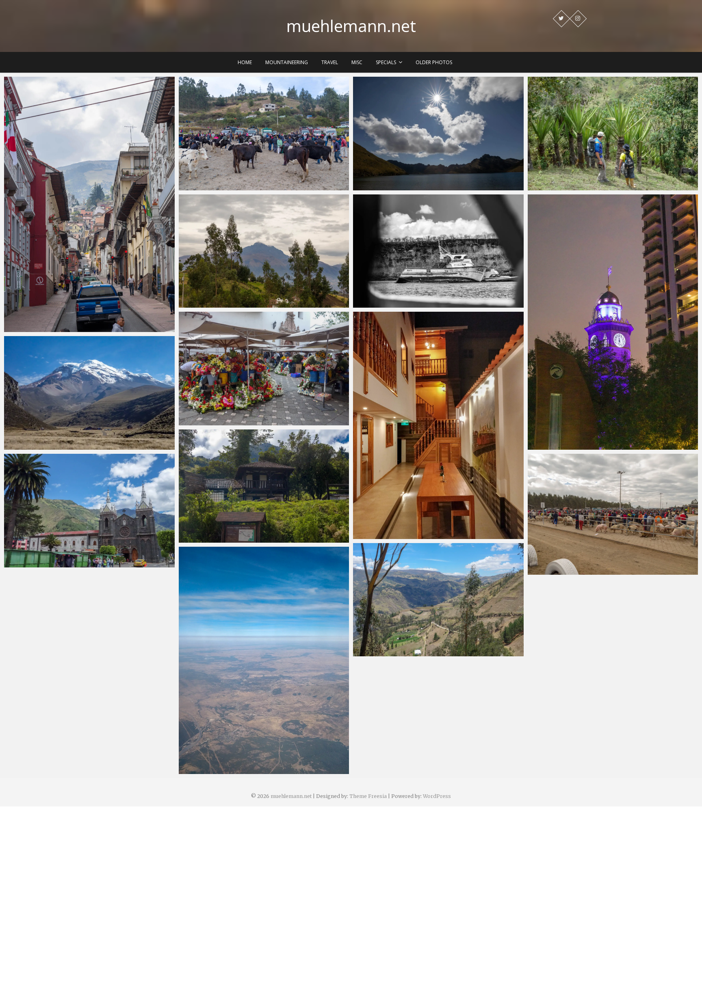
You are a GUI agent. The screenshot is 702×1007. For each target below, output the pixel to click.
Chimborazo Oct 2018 (44, 446)
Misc (356, 62)
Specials (386, 62)
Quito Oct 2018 (35, 328)
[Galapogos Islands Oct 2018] (438, 251)
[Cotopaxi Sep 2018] (613, 514)
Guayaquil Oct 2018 (565, 446)
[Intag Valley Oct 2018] (264, 251)
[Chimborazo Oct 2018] (89, 393)
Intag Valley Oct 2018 (219, 304)
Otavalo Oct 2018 (213, 186)
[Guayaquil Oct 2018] (613, 322)
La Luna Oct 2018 (561, 186)
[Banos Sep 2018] (89, 510)
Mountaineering (286, 62)
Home (245, 62)
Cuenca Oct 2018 (212, 421)
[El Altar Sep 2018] (264, 486)
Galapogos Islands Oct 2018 (403, 304)
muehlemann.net (351, 26)
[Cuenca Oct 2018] (264, 368)
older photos (434, 62)
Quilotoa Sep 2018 (388, 652)
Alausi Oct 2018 (384, 535)
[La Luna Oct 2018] (613, 133)
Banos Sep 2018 (35, 563)
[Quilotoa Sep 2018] (438, 600)
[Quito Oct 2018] (89, 204)
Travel (329, 62)
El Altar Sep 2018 (211, 539)
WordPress (437, 796)
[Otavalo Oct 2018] (264, 133)
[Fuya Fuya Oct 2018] (438, 133)
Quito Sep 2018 (209, 770)
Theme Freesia (368, 796)
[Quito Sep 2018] (264, 660)
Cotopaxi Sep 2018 (563, 571)
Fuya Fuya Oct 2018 (390, 186)
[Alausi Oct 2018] (438, 425)
